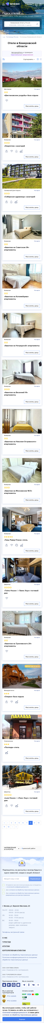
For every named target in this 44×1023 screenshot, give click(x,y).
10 (39, 823)
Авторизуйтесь (17, 52)
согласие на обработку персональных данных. (24, 890)
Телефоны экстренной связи (13, 932)
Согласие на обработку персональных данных (20, 955)
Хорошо (22, 1019)
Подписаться (35, 879)
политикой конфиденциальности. (18, 887)
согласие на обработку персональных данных (19, 1015)
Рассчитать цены (32, 106)
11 (4, 827)
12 (8, 827)
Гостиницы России (12, 37)
